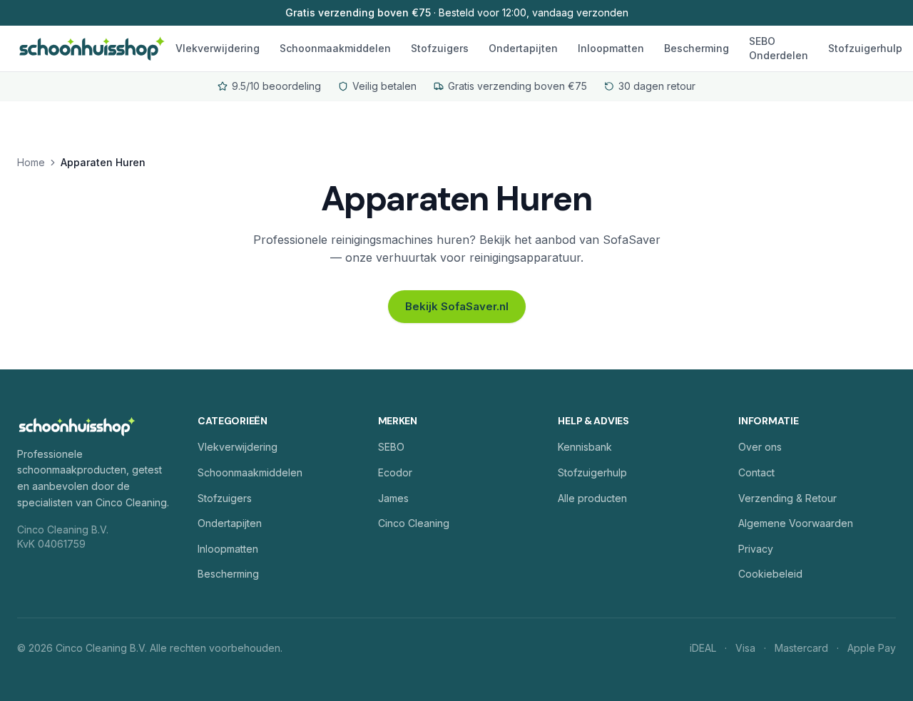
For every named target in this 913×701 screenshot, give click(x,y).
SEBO (391, 447)
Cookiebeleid (770, 574)
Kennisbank (585, 447)
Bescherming (696, 48)
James (393, 498)
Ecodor (395, 472)
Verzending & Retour (787, 498)
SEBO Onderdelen (778, 48)
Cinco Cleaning (413, 523)
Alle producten (592, 498)
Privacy (755, 549)
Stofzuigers (440, 48)
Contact (756, 472)
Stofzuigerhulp (865, 48)
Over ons (760, 447)
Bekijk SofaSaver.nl (457, 306)
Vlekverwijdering (217, 48)
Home (31, 162)
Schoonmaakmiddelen (335, 48)
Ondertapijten (523, 48)
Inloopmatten (611, 48)
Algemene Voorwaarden (795, 523)
